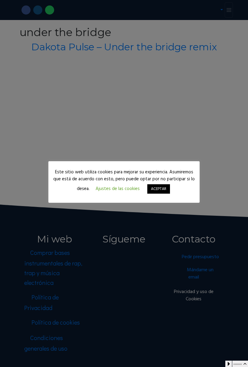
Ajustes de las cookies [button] (118, 188)
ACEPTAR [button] (158, 189)
